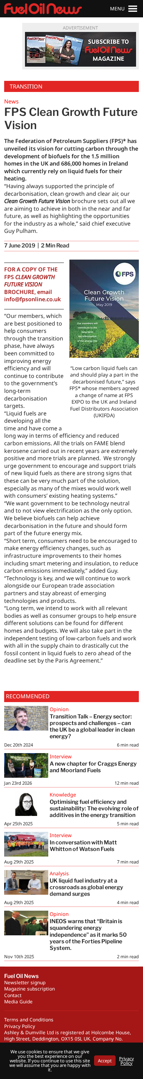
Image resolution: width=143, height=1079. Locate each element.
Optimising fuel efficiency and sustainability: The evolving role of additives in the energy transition (94, 808)
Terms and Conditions (28, 1019)
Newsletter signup (24, 982)
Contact (13, 995)
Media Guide (18, 1001)
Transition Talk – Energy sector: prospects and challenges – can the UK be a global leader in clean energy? (92, 726)
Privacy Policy (19, 1026)
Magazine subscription (29, 988)
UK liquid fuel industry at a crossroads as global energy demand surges (86, 887)
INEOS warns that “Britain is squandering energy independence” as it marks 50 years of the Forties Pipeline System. (88, 934)
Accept (105, 1060)
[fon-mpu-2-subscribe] (80, 49)
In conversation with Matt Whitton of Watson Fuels (83, 845)
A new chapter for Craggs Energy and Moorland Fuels (93, 767)
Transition (26, 86)
